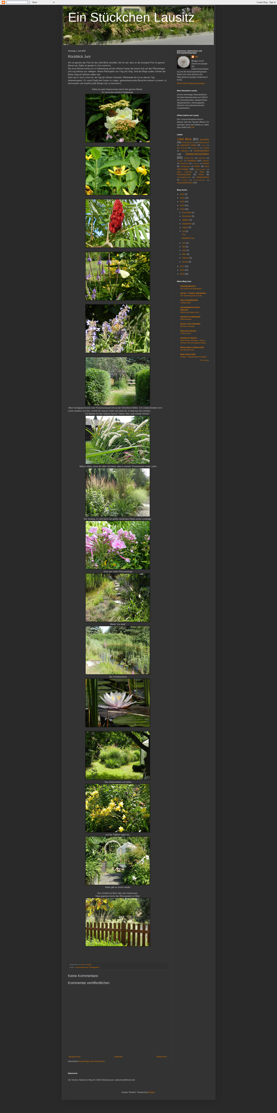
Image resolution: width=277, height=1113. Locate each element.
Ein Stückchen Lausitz (131, 17)
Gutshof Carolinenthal (190, 317)
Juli (184, 231)
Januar (185, 262)
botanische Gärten (188, 145)
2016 (182, 270)
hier (192, 127)
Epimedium (195, 148)
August (185, 227)
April (184, 250)
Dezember (187, 212)
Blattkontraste (203, 142)
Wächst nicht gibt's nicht (189, 312)
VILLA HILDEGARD (189, 300)
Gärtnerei (202, 158)
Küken (197, 166)
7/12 (184, 234)
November (187, 216)
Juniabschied (185, 303)
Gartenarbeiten (201, 150)
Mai (184, 247)
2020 (182, 201)
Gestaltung (191, 161)
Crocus (203, 145)
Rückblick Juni (188, 238)
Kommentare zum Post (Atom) (92, 1061)
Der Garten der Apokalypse (191, 289)
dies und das (182, 148)
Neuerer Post (74, 1057)
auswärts (204, 139)
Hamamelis (184, 163)
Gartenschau (189, 158)
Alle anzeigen (204, 360)
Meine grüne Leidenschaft (192, 347)
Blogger (151, 1092)
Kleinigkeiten (94, 967)
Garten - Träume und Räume (193, 293)
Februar (185, 258)
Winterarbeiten (186, 319)
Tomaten (184, 180)
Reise (201, 174)
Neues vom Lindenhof (190, 324)
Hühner (205, 163)
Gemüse (180, 161)
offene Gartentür (184, 172)
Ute (196, 57)
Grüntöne (205, 161)
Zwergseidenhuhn (185, 183)
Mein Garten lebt (187, 354)
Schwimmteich (202, 177)
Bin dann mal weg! (187, 326)
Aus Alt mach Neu (187, 350)
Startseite (118, 1057)
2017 (182, 266)
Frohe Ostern (185, 333)
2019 (182, 205)
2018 (182, 209)
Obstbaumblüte (200, 169)
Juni (184, 243)
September (187, 224)
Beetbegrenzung (188, 142)
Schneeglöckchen (184, 177)
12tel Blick (184, 139)
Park (202, 172)
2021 (182, 198)
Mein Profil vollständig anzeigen (191, 83)
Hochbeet (195, 163)
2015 (182, 274)
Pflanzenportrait (184, 174)
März (184, 254)
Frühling (206, 148)
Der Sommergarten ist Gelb (191, 296)
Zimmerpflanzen (199, 180)
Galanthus (185, 151)
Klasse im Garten (188, 331)
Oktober (185, 220)
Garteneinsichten (82, 967)
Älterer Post (161, 1057)
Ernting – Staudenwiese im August (193, 357)
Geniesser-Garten (188, 338)
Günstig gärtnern (188, 286)
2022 (182, 194)
